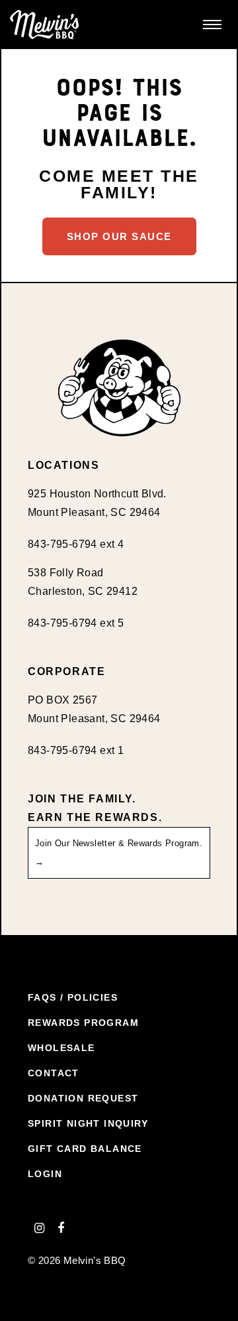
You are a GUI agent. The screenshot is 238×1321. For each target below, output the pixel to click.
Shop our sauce (119, 236)
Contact (53, 1073)
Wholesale (61, 1047)
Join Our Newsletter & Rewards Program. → (118, 852)
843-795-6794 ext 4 (76, 544)
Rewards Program (83, 1022)
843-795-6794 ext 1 (76, 750)
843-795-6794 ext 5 (76, 623)
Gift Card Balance (85, 1148)
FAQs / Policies (73, 997)
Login (45, 1173)
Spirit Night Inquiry (88, 1123)
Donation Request (83, 1098)
